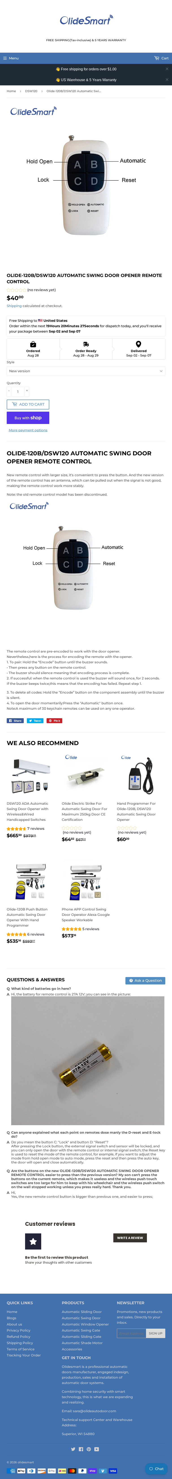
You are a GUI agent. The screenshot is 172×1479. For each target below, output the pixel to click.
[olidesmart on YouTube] (96, 1450)
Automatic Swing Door (81, 1318)
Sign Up (155, 1333)
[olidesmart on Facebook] (81, 1450)
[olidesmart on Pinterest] (88, 1450)
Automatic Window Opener (85, 1324)
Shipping (14, 306)
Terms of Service (20, 1349)
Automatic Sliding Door (82, 1312)
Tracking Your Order (24, 1355)
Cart (165, 58)
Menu (14, 58)
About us (14, 1324)
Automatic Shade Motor (82, 1343)
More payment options (28, 430)
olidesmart (26, 1462)
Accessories (72, 1349)
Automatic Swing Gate (81, 1330)
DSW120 (31, 91)
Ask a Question (148, 980)
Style (11, 362)
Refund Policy (18, 1336)
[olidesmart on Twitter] (73, 1450)
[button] (31, 290)
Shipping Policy (20, 1343)
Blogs (11, 1318)
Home (11, 91)
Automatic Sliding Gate (81, 1336)
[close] (167, 69)
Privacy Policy (18, 1330)
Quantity (14, 383)
